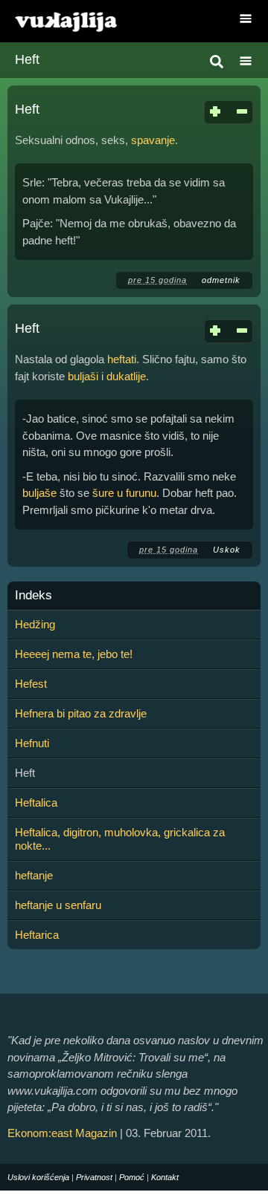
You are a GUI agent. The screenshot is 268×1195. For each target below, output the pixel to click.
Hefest (31, 683)
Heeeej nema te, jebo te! (74, 654)
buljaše (39, 492)
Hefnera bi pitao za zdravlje (81, 713)
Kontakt (165, 1177)
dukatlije (126, 376)
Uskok (226, 549)
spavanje (153, 140)
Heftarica (37, 934)
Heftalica (36, 802)
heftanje (34, 875)
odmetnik (221, 280)
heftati (121, 359)
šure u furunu (124, 492)
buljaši (83, 376)
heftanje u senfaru (58, 905)
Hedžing (35, 624)
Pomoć (131, 1177)
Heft (27, 109)
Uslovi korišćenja (38, 1177)
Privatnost (94, 1177)
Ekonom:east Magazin (62, 1133)
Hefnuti (32, 743)
